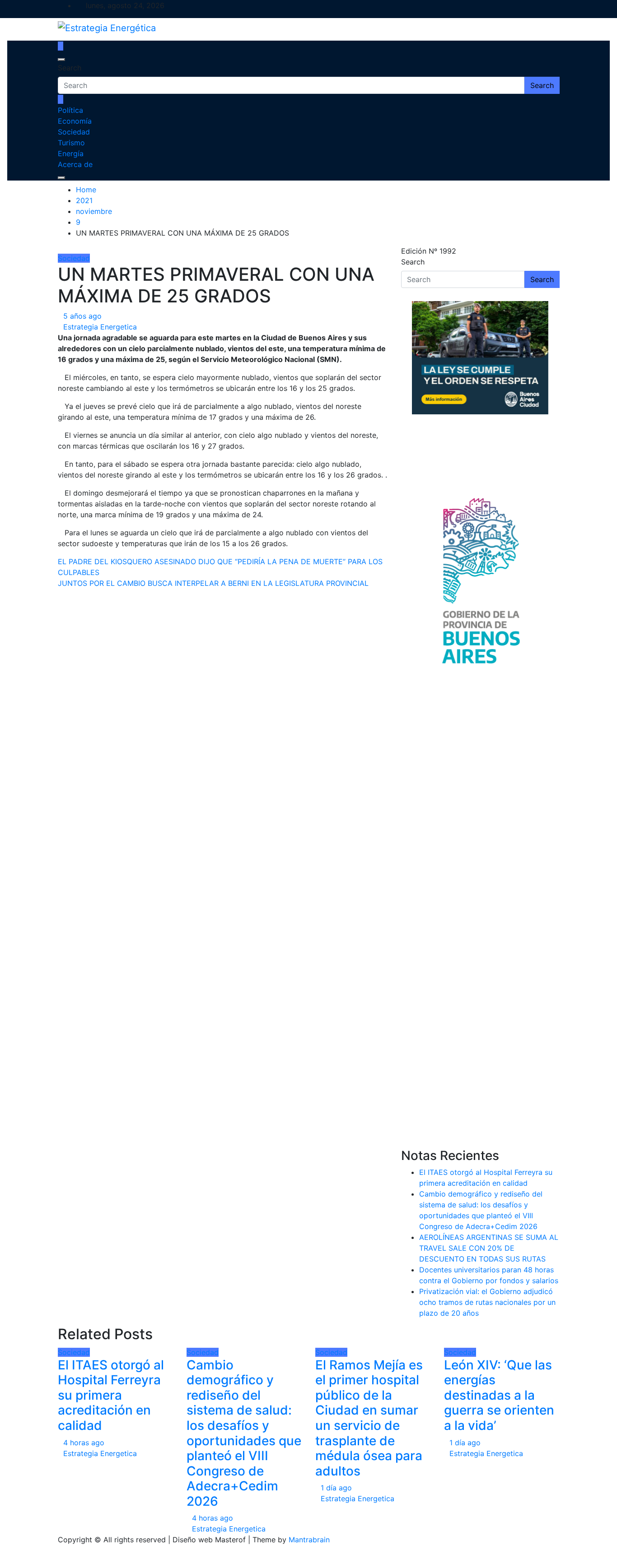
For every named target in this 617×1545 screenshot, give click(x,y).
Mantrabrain (309, 1539)
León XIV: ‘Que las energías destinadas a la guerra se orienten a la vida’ (499, 1395)
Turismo (71, 142)
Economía (75, 120)
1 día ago (336, 1487)
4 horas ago (83, 1442)
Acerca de (75, 164)
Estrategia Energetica (100, 326)
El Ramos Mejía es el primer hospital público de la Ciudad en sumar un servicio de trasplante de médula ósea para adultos (369, 1418)
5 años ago (82, 315)
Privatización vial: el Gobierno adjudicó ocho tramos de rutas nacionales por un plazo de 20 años (487, 1302)
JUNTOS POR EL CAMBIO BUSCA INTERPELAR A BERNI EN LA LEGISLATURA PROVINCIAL (213, 583)
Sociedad (74, 131)
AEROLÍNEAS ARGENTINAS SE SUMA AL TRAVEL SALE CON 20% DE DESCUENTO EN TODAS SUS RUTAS (488, 1248)
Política (70, 110)
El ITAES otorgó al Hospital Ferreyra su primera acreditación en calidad (111, 1395)
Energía (71, 153)
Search (69, 67)
